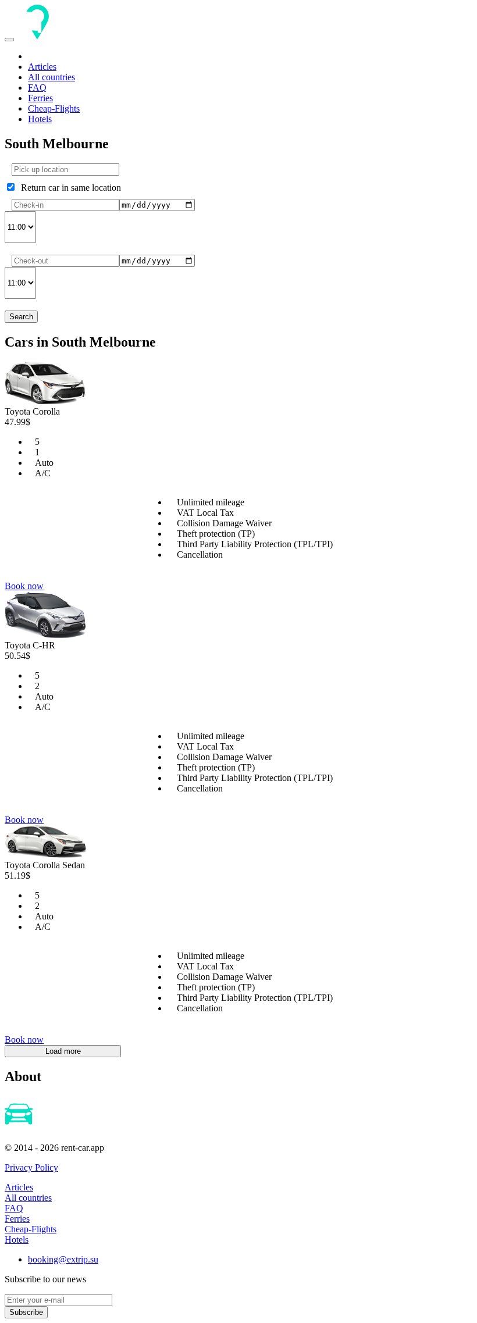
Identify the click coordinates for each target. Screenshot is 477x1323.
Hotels (40, 119)
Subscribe (26, 1312)
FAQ (37, 87)
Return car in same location (68, 187)
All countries (51, 77)
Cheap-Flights (54, 108)
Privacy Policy (31, 1167)
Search (21, 316)
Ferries (40, 98)
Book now (24, 586)
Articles (42, 67)
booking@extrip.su (63, 1259)
